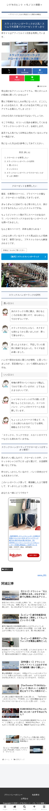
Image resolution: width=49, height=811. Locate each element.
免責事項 (35, 795)
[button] (43, 524)
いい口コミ (13, 169)
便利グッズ (8, 569)
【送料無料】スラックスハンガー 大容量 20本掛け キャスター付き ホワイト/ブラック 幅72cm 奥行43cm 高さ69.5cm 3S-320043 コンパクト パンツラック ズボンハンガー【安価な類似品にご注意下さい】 (24, 540)
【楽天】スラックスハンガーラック (24, 257)
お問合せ (24, 799)
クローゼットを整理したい (18, 158)
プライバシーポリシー (13, 795)
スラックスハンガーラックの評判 (20, 161)
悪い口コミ (13, 165)
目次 (21, 152)
